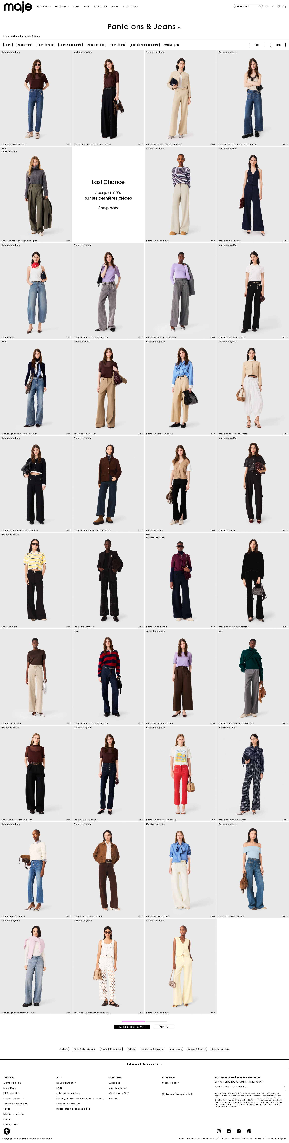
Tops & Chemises (111, 1049)
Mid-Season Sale (13, 1114)
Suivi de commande (68, 1093)
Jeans (8, 45)
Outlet (7, 1119)
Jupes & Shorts (197, 1049)
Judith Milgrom (118, 1088)
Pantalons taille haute (145, 45)
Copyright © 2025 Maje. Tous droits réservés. (27, 1138)
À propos (114, 1083)
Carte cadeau (12, 1083)
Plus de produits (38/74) (132, 1027)
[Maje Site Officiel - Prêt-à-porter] (18, 7)
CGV (181, 1138)
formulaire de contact (225, 1106)
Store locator (170, 1083)
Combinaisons (220, 1049)
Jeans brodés (96, 45)
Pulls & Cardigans (84, 1049)
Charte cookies (231, 1138)
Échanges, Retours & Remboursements (80, 1098)
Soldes (7, 1109)
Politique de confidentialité (203, 1138)
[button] (45, 7)
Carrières (115, 1098)
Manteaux (176, 1049)
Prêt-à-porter (10, 36)
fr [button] (267, 6)
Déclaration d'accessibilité (73, 1109)
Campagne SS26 (119, 1093)
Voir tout (164, 1027)
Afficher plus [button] (171, 45)
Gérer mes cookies (253, 1138)
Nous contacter (66, 1083)
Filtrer (278, 45)
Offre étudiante (13, 1098)
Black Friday (10, 1124)
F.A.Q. (59, 1088)
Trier (256, 45)
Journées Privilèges (15, 1103)
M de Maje (10, 1088)
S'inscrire (283, 1086)
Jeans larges (45, 45)
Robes (64, 1049)
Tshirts (131, 1049)
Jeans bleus (118, 45)
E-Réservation (11, 1093)
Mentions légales (277, 1138)
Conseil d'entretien (68, 1103)
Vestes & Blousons (152, 1049)
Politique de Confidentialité (236, 1100)
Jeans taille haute (70, 45)
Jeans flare (24, 45)
